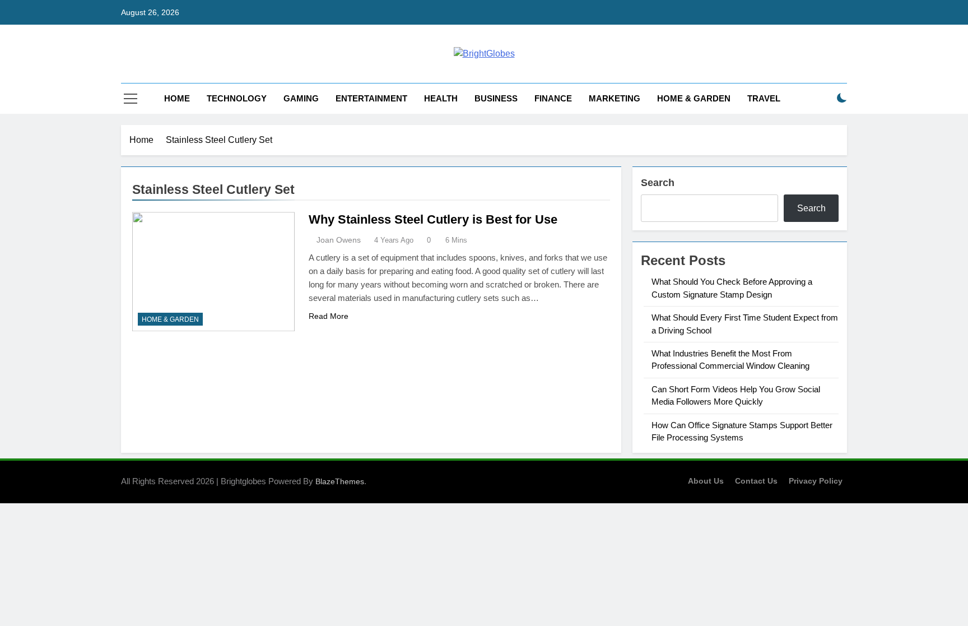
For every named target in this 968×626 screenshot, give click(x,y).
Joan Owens (339, 239)
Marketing (614, 98)
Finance (553, 98)
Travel (763, 98)
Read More (328, 316)
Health (441, 98)
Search (657, 182)
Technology (237, 98)
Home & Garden (693, 98)
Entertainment (371, 98)
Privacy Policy (816, 480)
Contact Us (756, 480)
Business (496, 98)
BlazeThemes (339, 481)
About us (706, 480)
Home (177, 98)
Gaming (301, 98)
